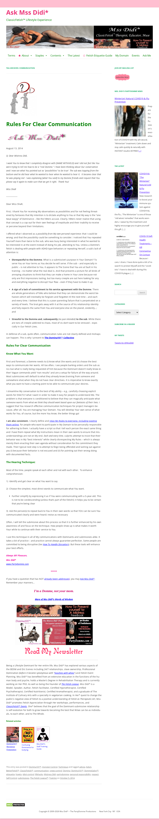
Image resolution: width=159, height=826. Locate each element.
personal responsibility (80, 774)
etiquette (10, 774)
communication (41, 770)
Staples (39, 55)
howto (19, 774)
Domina (66, 770)
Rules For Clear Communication (48, 124)
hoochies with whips (64, 672)
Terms (11, 55)
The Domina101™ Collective (59, 337)
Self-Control (11, 778)
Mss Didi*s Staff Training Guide (42, 746)
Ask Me (147, 55)
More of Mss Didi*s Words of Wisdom (54, 599)
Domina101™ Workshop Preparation (12, 746)
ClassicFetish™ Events (16, 706)
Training (53, 778)
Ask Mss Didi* (27, 12)
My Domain (122, 55)
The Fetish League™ (39, 778)
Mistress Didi (50, 774)
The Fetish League (70, 684)
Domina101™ (35, 767)
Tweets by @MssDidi (124, 342)
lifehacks (39, 774)
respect (95, 774)
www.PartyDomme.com (17, 564)
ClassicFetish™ (26, 770)
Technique (63, 767)
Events (136, 55)
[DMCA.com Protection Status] (15, 806)
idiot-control (28, 774)
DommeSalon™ (91, 770)
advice (82, 767)
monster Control (49, 767)
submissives (23, 778)
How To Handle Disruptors (56, 544)
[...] (140, 150)
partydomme (63, 774)
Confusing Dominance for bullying (28, 747)
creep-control (56, 770)
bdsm (88, 767)
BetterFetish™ (12, 770)
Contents (55, 55)
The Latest (74, 55)
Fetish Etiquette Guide (99, 55)
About (25, 55)
